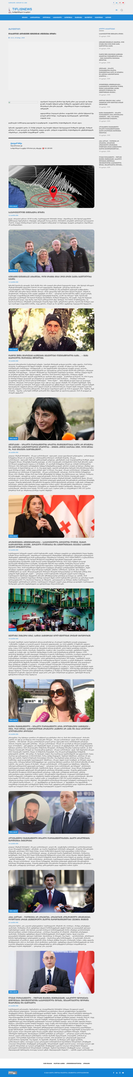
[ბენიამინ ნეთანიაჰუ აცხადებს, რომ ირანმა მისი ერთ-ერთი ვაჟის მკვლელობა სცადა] (51, 251)
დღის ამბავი (13, 206)
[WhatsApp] (24, 96)
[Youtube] (123, 2)
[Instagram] (120, 2)
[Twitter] (15, 96)
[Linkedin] (116, 2)
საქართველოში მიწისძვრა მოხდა (26, 212)
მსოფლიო (14, 29)
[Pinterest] (19, 96)
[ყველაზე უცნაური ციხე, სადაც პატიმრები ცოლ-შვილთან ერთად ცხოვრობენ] (51, 610)
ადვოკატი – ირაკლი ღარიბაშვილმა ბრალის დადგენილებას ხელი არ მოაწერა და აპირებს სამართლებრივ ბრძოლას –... (111, 72)
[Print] (37, 96)
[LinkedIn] (116, 1072)
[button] (122, 10)
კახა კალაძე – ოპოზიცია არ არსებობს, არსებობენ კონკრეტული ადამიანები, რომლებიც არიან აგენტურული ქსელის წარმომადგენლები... (110, 145)
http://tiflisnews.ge (16, 146)
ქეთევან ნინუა (16, 143)
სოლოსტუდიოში (83, 1073)
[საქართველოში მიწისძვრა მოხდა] (51, 186)
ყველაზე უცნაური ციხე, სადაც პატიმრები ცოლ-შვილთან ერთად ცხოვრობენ (49, 636)
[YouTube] (123, 1072)
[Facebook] (113, 2)
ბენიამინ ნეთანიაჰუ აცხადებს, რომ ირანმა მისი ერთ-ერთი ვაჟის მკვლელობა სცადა (111, 44)
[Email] (33, 96)
